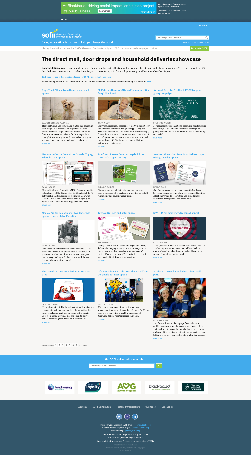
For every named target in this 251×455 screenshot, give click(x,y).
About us (83, 406)
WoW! (155, 48)
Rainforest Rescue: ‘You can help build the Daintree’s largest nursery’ (121, 156)
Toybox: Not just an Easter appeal (116, 212)
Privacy (122, 447)
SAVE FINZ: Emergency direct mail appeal (176, 212)
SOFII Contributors (102, 406)
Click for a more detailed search (196, 42)
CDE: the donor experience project (132, 48)
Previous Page (48, 345)
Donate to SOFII (199, 48)
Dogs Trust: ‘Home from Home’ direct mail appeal (65, 91)
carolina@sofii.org (140, 427)
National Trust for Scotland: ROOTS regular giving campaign (177, 91)
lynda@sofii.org (144, 425)
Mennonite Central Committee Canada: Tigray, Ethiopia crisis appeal (67, 156)
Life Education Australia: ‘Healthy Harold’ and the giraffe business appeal (123, 273)
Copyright (141, 447)
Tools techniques (102, 48)
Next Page (82, 345)
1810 (129, 450)
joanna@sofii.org (132, 430)
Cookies (116, 447)
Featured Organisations (128, 406)
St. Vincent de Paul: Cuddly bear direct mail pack (177, 273)
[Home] (97, 33)
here (149, 81)
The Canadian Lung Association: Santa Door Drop (66, 273)
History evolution (51, 48)
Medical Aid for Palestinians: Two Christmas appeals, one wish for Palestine (66, 214)
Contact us (167, 406)
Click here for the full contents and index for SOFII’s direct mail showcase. (77, 77)
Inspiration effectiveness (77, 48)
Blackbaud (175, 6)
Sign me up (203, 25)
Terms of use (131, 447)
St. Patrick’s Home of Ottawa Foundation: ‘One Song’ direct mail (124, 91)
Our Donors (151, 406)
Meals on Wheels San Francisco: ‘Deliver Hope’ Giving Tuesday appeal (178, 156)
